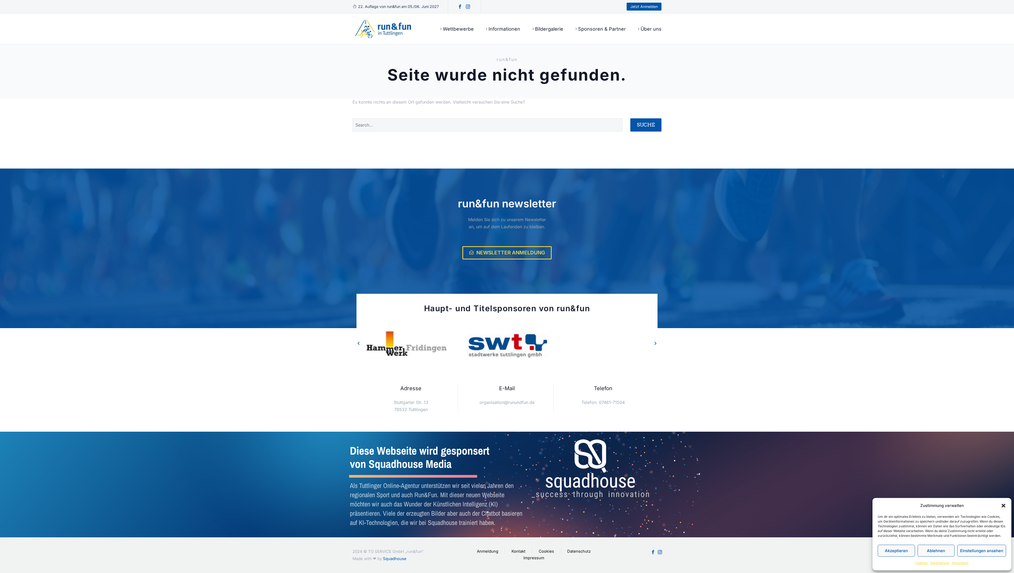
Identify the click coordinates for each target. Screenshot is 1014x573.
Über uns (651, 29)
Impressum (960, 563)
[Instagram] (468, 6)
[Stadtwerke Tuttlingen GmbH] (507, 345)
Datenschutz (939, 563)
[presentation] (358, 343)
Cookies (922, 563)
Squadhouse (394, 558)
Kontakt (518, 551)
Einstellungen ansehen (981, 550)
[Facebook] (460, 6)
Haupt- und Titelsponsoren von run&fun (507, 308)
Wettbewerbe (458, 29)
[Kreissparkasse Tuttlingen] (607, 345)
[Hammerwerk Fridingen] (407, 345)
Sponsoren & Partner (602, 29)
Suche (646, 125)
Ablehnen (936, 550)
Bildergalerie (549, 29)
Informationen (504, 29)
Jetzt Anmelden (644, 6)
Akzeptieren (896, 550)
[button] (1003, 505)
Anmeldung (487, 551)
